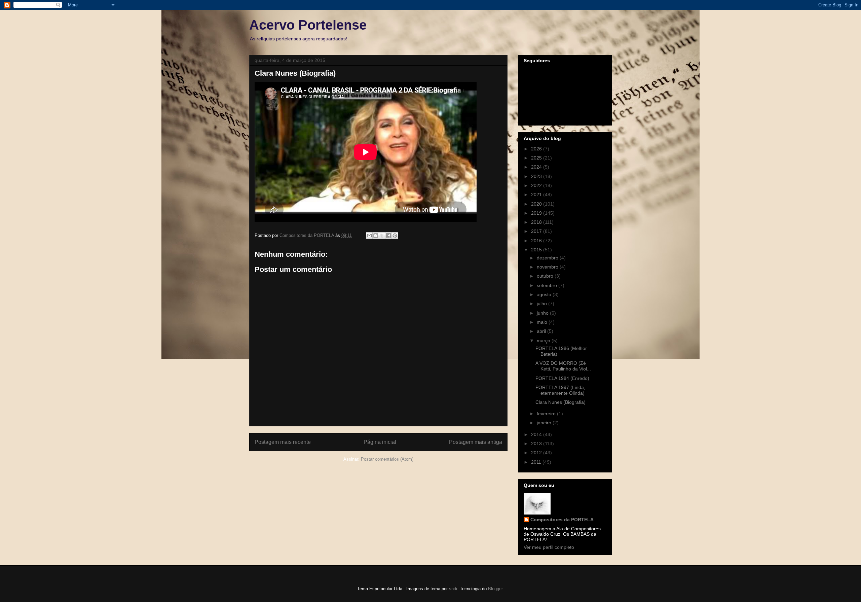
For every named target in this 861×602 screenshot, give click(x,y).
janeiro (545, 422)
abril (542, 331)
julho (542, 303)
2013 (537, 443)
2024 (537, 167)
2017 (537, 231)
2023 (537, 176)
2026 (537, 148)
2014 (537, 434)
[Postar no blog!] (375, 235)
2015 (537, 249)
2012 (537, 452)
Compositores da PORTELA (562, 519)
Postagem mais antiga (475, 442)
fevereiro (547, 413)
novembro (548, 267)
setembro (547, 285)
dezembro (548, 257)
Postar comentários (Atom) (387, 459)
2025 (537, 158)
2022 (537, 185)
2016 (537, 240)
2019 (537, 213)
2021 (537, 194)
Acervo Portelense (308, 24)
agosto (545, 294)
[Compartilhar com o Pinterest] (394, 235)
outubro (546, 276)
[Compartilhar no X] (382, 235)
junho (543, 313)
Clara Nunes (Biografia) (560, 402)
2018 (537, 222)
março (544, 340)
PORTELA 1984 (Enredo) (562, 378)
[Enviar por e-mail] (369, 235)
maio (543, 322)
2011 (536, 462)
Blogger (495, 588)
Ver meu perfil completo (549, 547)
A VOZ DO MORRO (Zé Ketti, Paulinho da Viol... (563, 365)
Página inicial (380, 442)
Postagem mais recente (283, 442)
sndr (453, 588)
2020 (537, 204)
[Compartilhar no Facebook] (388, 235)
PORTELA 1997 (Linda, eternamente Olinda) (560, 390)
